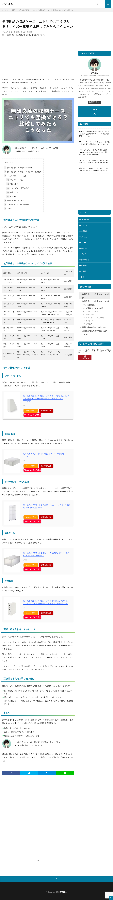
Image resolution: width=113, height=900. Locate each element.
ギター (83, 242)
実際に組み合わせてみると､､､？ (17, 200)
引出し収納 (12, 184)
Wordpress (85, 220)
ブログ (83, 254)
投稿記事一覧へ (94, 102)
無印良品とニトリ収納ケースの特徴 (18, 168)
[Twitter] (29, 773)
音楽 (82, 277)
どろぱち (7, 4)
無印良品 (29, 32)
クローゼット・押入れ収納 (18, 188)
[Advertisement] (38, 55)
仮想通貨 (84, 265)
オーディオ (85, 225)
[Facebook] (11, 773)
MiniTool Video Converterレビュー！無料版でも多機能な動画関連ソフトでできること (94, 143)
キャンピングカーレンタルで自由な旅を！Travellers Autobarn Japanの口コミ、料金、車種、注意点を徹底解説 (94, 152)
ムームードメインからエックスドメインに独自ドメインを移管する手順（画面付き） (94, 161)
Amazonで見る (31, 410)
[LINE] (65, 773)
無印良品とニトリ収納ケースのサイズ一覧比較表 (23, 172)
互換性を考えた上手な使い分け (17, 204)
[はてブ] (47, 773)
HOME (6, 10)
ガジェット (85, 237)
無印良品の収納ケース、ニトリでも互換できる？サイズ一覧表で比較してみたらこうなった (46, 10)
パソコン (84, 248)
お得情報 (84, 231)
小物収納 (12, 196)
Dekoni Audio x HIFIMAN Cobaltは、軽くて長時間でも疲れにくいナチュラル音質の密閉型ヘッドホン (94, 133)
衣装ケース (12, 192)
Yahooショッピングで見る (32, 415)
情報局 (13, 10)
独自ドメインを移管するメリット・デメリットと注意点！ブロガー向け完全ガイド (94, 169)
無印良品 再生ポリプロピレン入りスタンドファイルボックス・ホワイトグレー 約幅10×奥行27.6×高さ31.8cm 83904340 (46, 398)
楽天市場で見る (46, 410)
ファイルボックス (15, 180)
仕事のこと (85, 260)
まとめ (8, 208)
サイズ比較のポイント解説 (15, 176)
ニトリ (25, 32)
